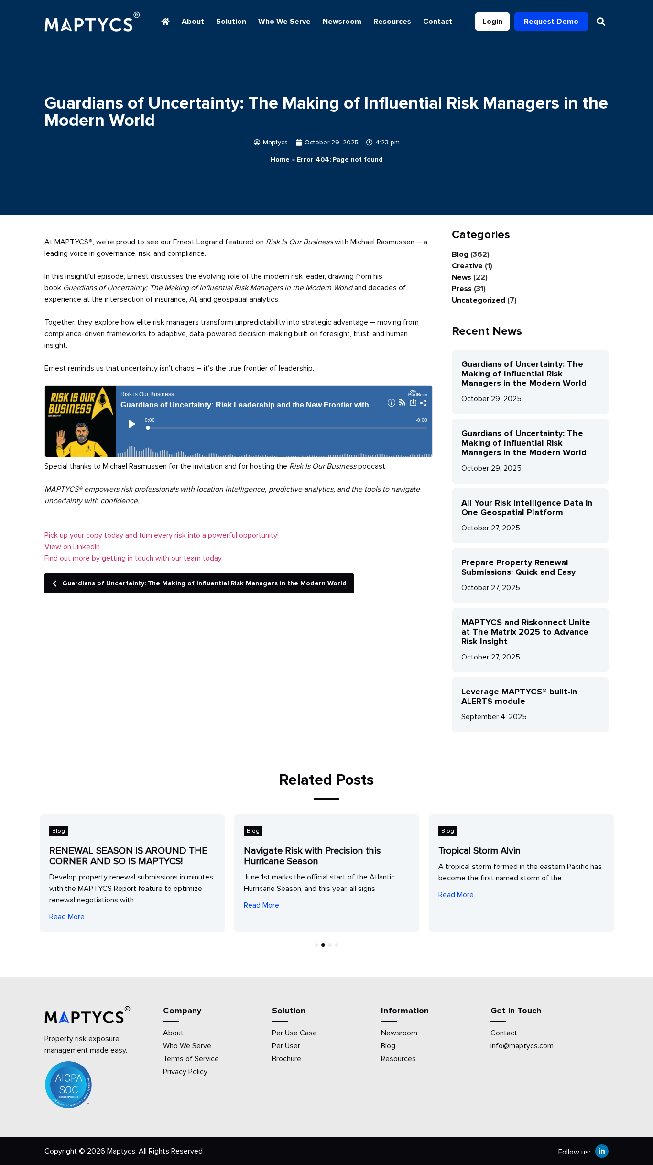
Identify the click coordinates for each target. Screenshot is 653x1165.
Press (462, 289)
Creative (467, 266)
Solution (231, 21)
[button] (601, 22)
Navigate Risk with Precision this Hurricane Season (312, 856)
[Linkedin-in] (602, 1151)
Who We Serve (284, 21)
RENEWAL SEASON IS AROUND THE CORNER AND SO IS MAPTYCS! (128, 856)
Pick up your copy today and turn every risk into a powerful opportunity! (161, 535)
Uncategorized (478, 300)
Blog (460, 254)
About (193, 21)
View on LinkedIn (72, 546)
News (461, 277)
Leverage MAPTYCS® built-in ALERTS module (519, 696)
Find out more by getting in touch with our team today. (133, 558)
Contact (437, 21)
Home (280, 159)
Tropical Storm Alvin (479, 851)
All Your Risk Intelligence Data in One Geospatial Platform (526, 507)
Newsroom (342, 21)
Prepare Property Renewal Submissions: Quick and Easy (518, 567)
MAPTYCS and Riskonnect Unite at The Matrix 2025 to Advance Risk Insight (525, 632)
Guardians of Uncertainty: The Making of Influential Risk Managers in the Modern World (204, 583)
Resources (392, 21)
